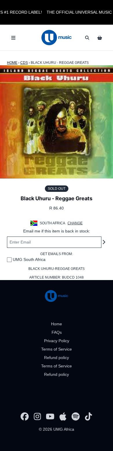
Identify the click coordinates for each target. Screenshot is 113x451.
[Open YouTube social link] (50, 416)
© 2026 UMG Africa (56, 429)
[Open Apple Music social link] (63, 416)
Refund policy (56, 357)
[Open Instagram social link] (37, 416)
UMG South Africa (29, 259)
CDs (24, 63)
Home (12, 63)
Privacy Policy (56, 340)
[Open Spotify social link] (75, 416)
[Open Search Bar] (87, 37)
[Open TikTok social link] (88, 416)
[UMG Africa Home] (56, 37)
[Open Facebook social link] (24, 416)
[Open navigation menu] (13, 37)
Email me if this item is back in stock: (56, 231)
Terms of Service (56, 349)
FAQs (57, 332)
